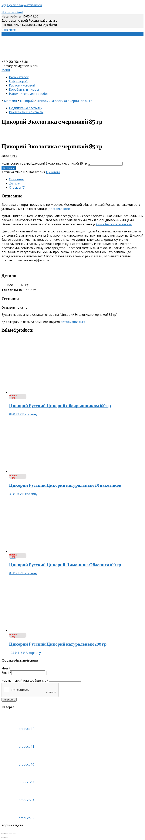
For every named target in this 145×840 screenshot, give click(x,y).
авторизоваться (73, 322)
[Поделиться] (6, 833)
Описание (16, 179)
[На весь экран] (10, 833)
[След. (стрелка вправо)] (6, 837)
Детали (14, 183)
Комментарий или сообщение (25, 680)
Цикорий (53, 172)
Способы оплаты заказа (114, 224)
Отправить (9, 699)
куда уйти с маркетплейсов (22, 5)
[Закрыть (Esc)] (3, 833)
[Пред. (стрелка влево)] (3, 837)
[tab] (76, 179)
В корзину (8, 168)
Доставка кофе (59, 209)
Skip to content (12, 12)
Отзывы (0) (17, 187)
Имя (6, 668)
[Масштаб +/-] (14, 833)
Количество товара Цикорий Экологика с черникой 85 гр (44, 163)
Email (7, 673)
